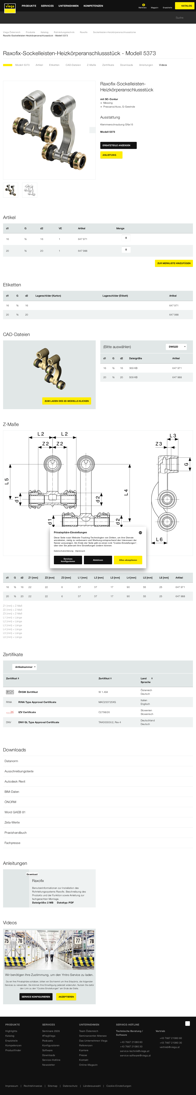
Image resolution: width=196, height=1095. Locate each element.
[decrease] (118, 239)
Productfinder (13, 1050)
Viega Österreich (11, 32)
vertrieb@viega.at (170, 1047)
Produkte (30, 32)
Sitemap (52, 1085)
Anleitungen (146, 64)
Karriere (83, 1050)
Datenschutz (70, 1085)
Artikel (39, 64)
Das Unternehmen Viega (93, 1040)
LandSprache (146, 680)
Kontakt (83, 1059)
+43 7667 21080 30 (131, 1046)
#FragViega (48, 1035)
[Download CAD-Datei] (155, 358)
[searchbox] (95, 17)
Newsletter (48, 1064)
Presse (83, 1055)
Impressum (11, 1085)
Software (47, 1050)
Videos (163, 64)
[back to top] (187, 1023)
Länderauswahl (92, 1085)
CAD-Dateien (73, 64)
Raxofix (84, 32)
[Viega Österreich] (10, 5)
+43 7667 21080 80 (131, 1042)
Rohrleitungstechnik (64, 32)
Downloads (126, 64)
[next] (92, 130)
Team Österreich (88, 1031)
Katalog (45, 32)
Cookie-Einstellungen (118, 1085)
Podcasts (47, 1040)
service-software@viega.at (135, 1055)
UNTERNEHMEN (89, 1024)
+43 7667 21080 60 (171, 1038)
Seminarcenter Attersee (93, 1035)
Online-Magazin (88, 1064)
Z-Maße (91, 64)
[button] (98, 761)
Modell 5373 (22, 64)
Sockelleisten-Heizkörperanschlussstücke (114, 32)
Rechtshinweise (33, 1085)
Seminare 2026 (51, 1031)
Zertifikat (11, 678)
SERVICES (48, 1024)
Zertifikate (108, 64)
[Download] (155, 367)
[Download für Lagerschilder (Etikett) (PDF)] (130, 296)
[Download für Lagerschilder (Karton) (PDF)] (63, 296)
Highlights (11, 1031)
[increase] (134, 239)
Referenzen (85, 1045)
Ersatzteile (11, 1040)
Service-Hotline (51, 1059)
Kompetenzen (13, 1045)
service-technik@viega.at (134, 1051)
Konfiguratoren (51, 1045)
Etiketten (54, 64)
